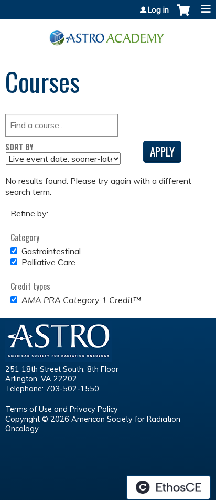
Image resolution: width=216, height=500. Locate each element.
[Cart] (183, 15)
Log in (158, 10)
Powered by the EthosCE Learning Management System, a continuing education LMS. (168, 487)
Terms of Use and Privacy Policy (61, 409)
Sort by (19, 146)
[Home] (108, 34)
